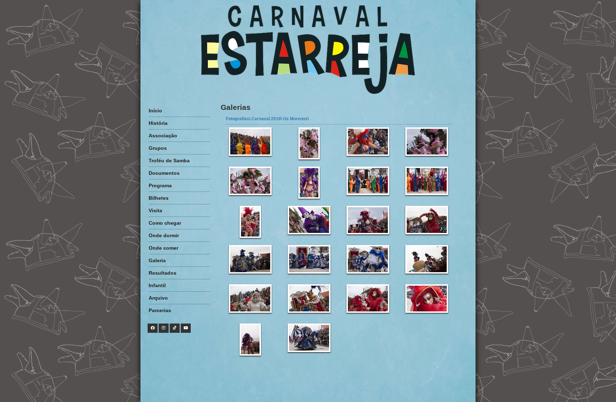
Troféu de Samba (169, 160)
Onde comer (163, 248)
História (158, 123)
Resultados (162, 273)
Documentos (164, 173)
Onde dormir (164, 235)
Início (155, 110)
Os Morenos (295, 118)
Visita (155, 210)
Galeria (157, 260)
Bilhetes (159, 198)
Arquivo (158, 298)
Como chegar (165, 223)
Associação (163, 135)
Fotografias (237, 118)
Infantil (157, 285)
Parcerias (160, 310)
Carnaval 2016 (266, 118)
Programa (160, 185)
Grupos (158, 148)
